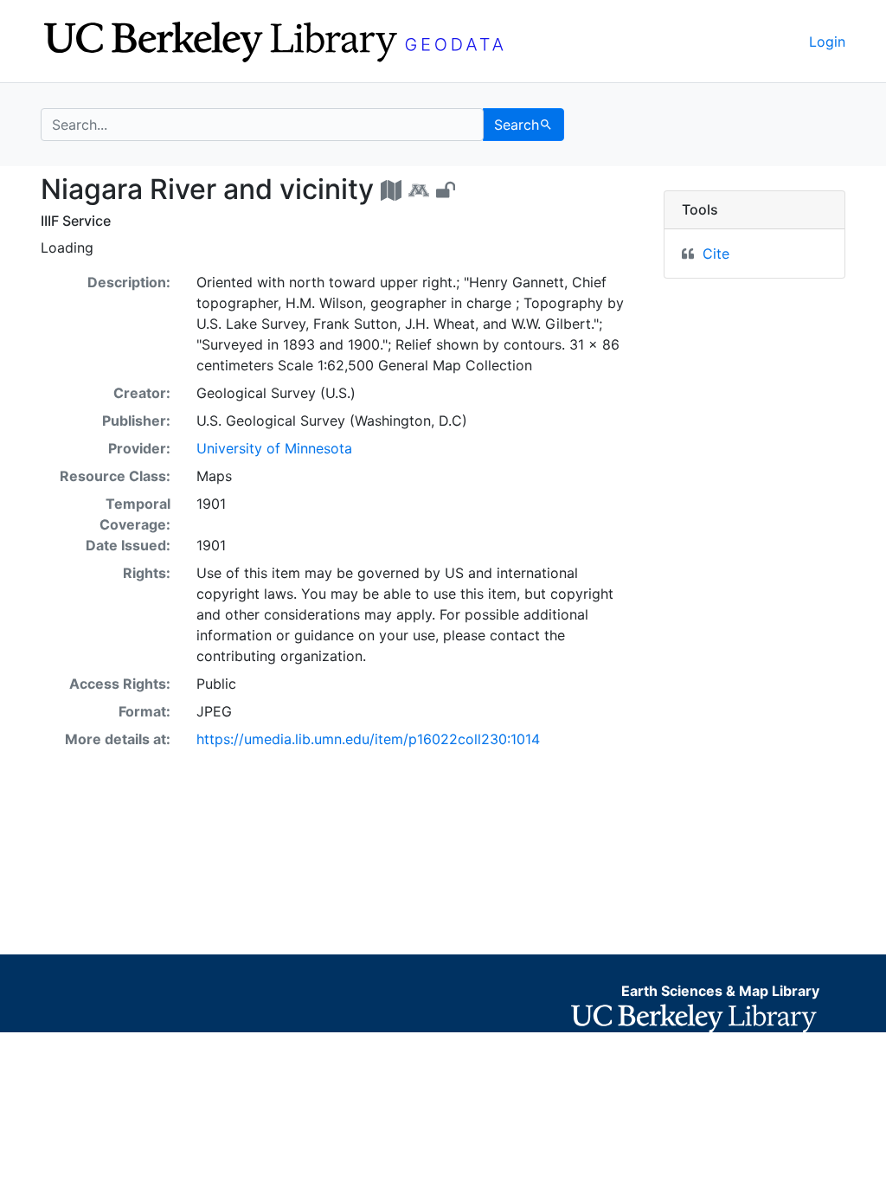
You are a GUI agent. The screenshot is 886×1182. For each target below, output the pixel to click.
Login (827, 41)
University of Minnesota (274, 448)
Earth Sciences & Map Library (720, 990)
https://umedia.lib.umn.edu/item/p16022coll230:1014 (368, 739)
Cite (716, 253)
